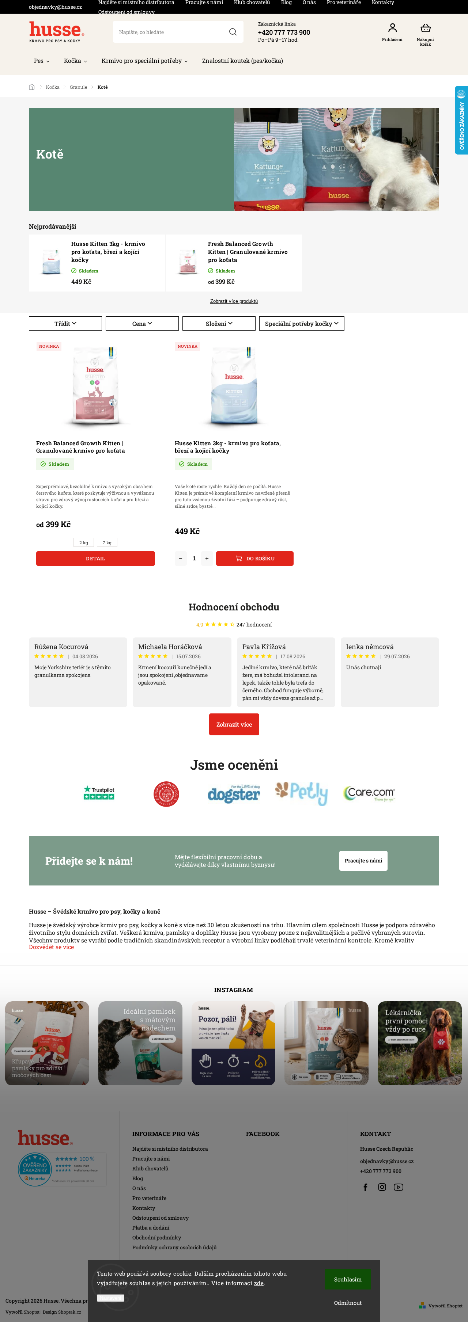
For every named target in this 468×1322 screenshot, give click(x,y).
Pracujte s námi (363, 860)
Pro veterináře (149, 1198)
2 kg (83, 542)
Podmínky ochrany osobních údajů (174, 1247)
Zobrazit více (234, 724)
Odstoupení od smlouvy (126, 11)
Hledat (233, 32)
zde (259, 1283)
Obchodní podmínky (156, 1237)
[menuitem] (41, 61)
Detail (95, 558)
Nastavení (110, 1298)
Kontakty (143, 1207)
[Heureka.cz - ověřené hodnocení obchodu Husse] (62, 1167)
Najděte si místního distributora (170, 1148)
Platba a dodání (150, 1227)
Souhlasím (348, 1279)
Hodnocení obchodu (234, 607)
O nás (139, 1188)
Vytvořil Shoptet (446, 1305)
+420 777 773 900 (380, 1170)
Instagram (382, 1187)
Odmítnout (348, 1302)
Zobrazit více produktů (234, 301)
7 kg (107, 542)
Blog (137, 1178)
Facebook (365, 1187)
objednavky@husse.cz (387, 1161)
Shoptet (31, 1312)
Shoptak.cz (69, 1312)
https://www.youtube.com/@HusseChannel (398, 1187)
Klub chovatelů (150, 1168)
